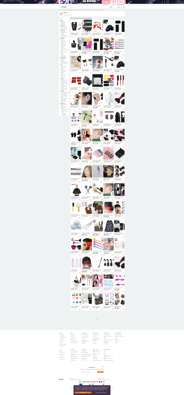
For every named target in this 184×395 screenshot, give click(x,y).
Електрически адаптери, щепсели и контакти (64, 99)
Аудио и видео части (63, 100)
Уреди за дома (63, 53)
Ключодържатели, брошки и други (64, 63)
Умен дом (62, 102)
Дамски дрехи (62, 21)
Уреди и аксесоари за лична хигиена (64, 105)
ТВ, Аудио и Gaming (63, 94)
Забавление (62, 72)
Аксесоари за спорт (63, 71)
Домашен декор (63, 40)
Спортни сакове (63, 74)
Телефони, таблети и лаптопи (65, 93)
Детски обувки (63, 37)
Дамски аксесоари (63, 22)
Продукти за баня (63, 41)
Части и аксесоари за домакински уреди (64, 56)
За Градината (62, 47)
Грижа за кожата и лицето (65, 109)
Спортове (62, 68)
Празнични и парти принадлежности (63, 45)
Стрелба (62, 73)
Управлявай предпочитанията (100, 392)
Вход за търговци (106, 4)
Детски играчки (63, 31)
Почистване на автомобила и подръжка (64, 83)
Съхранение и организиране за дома (64, 50)
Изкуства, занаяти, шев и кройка (64, 52)
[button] (60, 7)
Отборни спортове (63, 77)
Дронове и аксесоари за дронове (64, 97)
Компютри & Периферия (64, 95)
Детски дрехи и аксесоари (64, 36)
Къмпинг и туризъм (63, 70)
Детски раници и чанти (64, 35)
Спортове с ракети (63, 75)
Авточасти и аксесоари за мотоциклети (64, 89)
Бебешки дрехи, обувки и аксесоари (64, 32)
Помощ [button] (113, 4)
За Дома (62, 39)
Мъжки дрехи (62, 23)
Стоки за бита (62, 46)
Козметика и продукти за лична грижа (64, 108)
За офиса (62, 54)
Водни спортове (63, 69)
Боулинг (62, 76)
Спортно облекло (63, 66)
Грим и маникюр (63, 106)
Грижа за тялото (63, 110)
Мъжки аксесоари (63, 24)
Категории (61, 18)
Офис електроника (63, 101)
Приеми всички (83, 392)
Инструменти (62, 43)
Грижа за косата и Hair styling (64, 112)
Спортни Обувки (63, 67)
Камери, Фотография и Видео (65, 92)
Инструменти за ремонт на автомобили (64, 86)
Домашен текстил (63, 42)
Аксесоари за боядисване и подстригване (64, 114)
